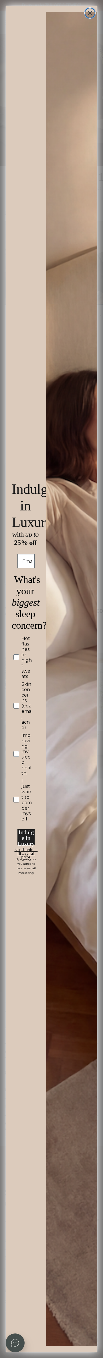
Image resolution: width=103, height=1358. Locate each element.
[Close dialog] (90, 13)
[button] (15, 1342)
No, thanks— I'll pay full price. (26, 851)
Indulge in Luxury (26, 837)
